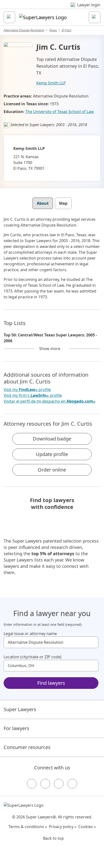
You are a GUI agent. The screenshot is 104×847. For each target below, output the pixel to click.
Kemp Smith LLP (51, 83)
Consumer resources (27, 747)
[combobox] (51, 642)
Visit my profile (27, 389)
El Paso (66, 30)
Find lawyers (51, 683)
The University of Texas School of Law (59, 111)
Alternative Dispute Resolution (24, 30)
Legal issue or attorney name (30, 633)
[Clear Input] (93, 642)
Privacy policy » (62, 826)
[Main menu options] (9, 17)
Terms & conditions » (27, 826)
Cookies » (87, 826)
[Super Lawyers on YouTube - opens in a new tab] (59, 784)
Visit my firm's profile (33, 395)
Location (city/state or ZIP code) (32, 657)
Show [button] (49, 348)
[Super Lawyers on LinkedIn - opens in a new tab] (72, 784)
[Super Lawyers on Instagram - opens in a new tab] (45, 784)
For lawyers (16, 728)
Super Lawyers (20, 709)
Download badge (52, 438)
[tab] (42, 203)
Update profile (52, 454)
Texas (53, 30)
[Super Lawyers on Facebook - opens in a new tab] (32, 784)
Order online (52, 469)
